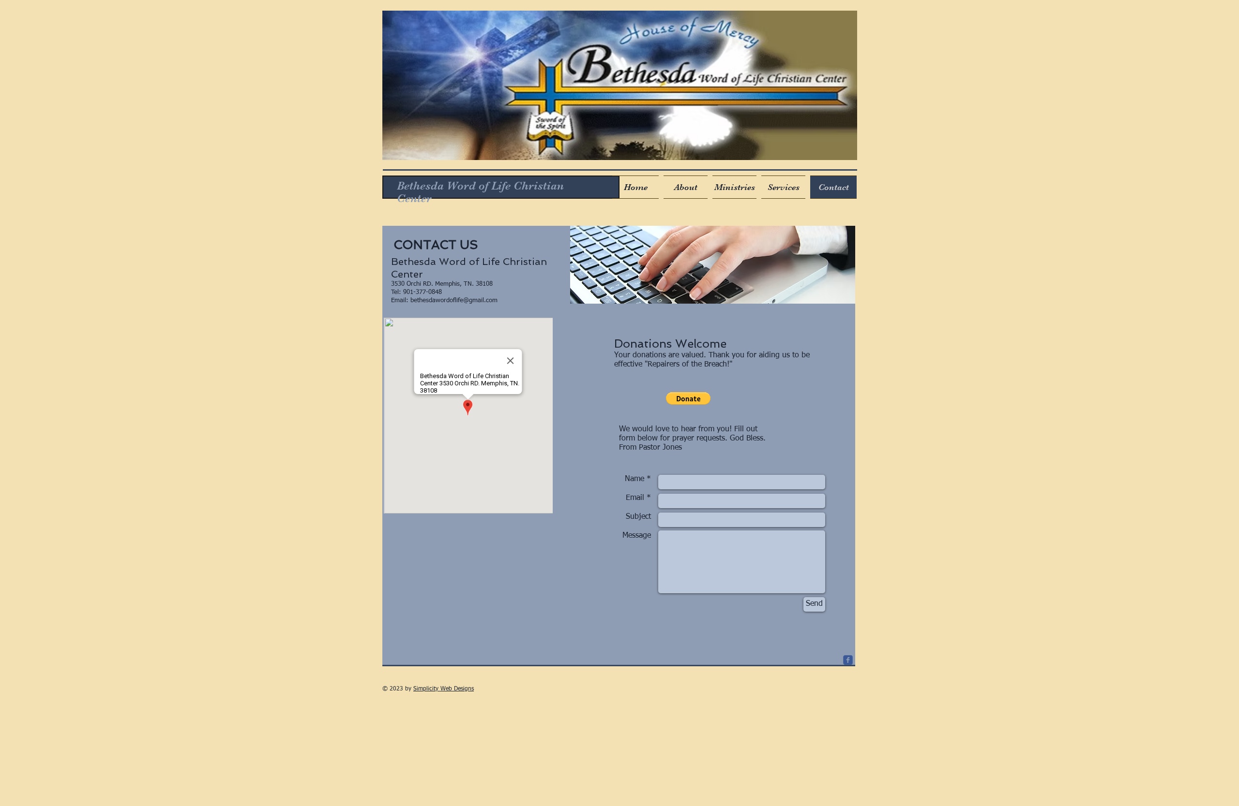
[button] (688, 398)
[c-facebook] (848, 660)
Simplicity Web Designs (443, 689)
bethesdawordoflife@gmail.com (454, 300)
